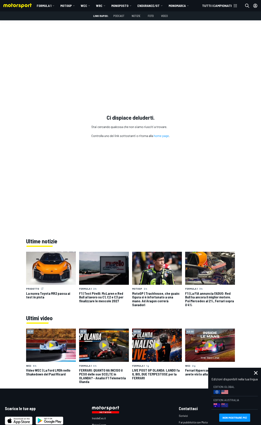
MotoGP (66, 6)
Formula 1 (44, 6)
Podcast (118, 16)
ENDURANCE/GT (148, 6)
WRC (99, 6)
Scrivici (183, 415)
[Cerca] (247, 6)
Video (164, 16)
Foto (151, 16)
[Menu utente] (255, 6)
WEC (84, 6)
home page (161, 136)
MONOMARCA (177, 6)
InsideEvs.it (99, 418)
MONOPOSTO (119, 6)
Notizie (136, 16)
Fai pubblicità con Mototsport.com (200, 422)
